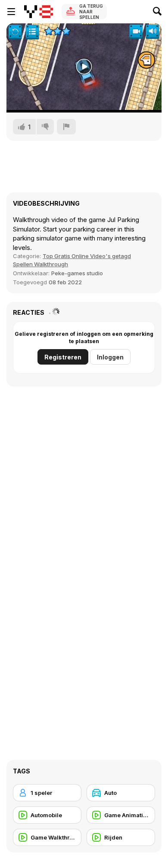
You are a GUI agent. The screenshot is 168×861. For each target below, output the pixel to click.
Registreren (62, 357)
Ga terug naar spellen (91, 11)
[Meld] (66, 126)
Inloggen (110, 357)
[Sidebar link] (11, 11)
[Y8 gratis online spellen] (38, 11)
